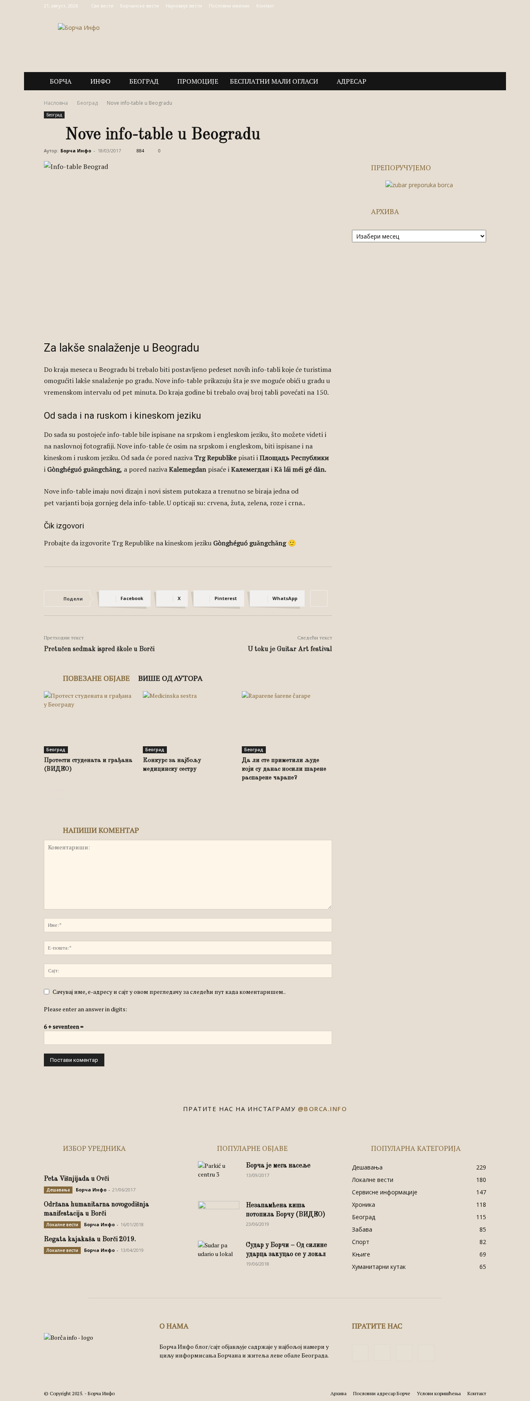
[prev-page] (49, 794)
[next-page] (62, 794)
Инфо (100, 81)
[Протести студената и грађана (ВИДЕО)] (89, 722)
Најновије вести (184, 5)
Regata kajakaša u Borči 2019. (90, 1239)
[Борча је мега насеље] (218, 1175)
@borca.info (322, 1108)
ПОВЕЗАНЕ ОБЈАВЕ (96, 678)
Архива (338, 1393)
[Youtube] (480, 6)
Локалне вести (62, 1224)
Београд (144, 81)
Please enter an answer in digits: (85, 1009)
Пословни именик (229, 5)
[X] (466, 6)
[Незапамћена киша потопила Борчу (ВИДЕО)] (218, 1215)
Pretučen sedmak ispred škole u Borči (99, 649)
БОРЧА (61, 81)
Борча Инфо (75, 150)
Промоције (197, 81)
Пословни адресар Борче (381, 1393)
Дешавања (58, 1190)
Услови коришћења (439, 1393)
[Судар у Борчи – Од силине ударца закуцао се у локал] (218, 1255)
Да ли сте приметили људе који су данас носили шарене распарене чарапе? (284, 769)
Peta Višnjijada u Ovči (76, 1179)
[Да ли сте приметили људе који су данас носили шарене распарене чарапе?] (287, 722)
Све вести (102, 5)
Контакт (265, 5)
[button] (476, 82)
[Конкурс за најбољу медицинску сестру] (188, 722)
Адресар (351, 81)
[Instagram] (452, 6)
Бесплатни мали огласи (274, 81)
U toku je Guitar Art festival (290, 649)
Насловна (56, 102)
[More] (319, 598)
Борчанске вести (139, 5)
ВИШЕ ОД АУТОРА (170, 678)
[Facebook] (439, 6)
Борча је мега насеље (278, 1165)
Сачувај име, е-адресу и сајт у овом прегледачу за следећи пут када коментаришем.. (169, 992)
